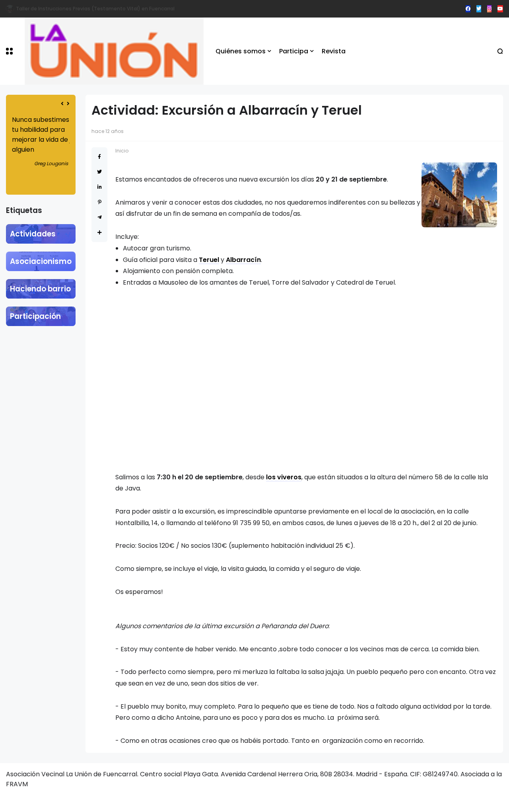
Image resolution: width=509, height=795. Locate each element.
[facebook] (468, 8)
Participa (293, 51)
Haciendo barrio (40, 288)
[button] (9, 51)
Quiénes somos (241, 51)
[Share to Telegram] (99, 217)
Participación (35, 316)
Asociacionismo (41, 261)
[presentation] (62, 104)
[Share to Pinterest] (99, 202)
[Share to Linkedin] (99, 187)
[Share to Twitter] (99, 171)
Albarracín (243, 259)
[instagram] (489, 8)
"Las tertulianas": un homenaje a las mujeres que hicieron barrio (94, 8)
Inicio (121, 150)
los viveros (283, 477)
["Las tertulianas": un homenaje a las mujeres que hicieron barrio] (10, 9)
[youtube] (500, 8)
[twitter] (478, 8)
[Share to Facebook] (99, 156)
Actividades (33, 234)
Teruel (209, 259)
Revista (334, 51)
